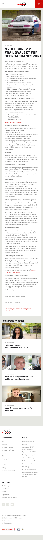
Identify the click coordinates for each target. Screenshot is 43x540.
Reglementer (5, 494)
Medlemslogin (6, 485)
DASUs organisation (28, 441)
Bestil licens (5, 488)
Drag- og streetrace (8, 458)
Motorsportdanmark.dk (29, 460)
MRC (3, 456)
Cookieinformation (28, 463)
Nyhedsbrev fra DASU (29, 452)
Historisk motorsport (8, 470)
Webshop (4, 491)
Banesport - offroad (8, 450)
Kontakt (24, 444)
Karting (4, 453)
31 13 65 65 (7, 520)
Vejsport (4, 444)
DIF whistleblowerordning (9, 497)
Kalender (39, 4)
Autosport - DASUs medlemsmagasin (28, 448)
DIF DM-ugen (26, 466)
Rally (3, 441)
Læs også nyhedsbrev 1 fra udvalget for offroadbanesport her (18, 310)
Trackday (4, 464)
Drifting (4, 467)
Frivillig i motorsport (28, 455)
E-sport (4, 461)
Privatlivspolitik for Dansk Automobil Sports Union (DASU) (30, 474)
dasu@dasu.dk (8, 523)
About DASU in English (29, 457)
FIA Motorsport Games (29, 469)
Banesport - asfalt (7, 447)
